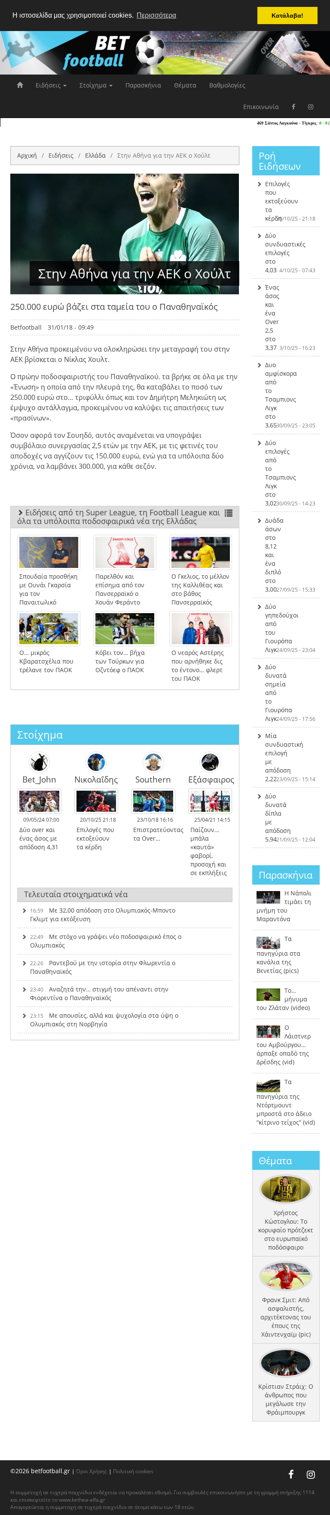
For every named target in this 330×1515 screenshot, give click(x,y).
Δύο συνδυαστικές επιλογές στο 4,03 (290, 252)
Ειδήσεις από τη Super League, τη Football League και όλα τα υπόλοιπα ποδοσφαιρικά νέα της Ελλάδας (118, 516)
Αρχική (27, 155)
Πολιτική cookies (133, 1471)
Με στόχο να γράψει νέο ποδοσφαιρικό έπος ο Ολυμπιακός (105, 940)
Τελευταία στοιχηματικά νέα (76, 894)
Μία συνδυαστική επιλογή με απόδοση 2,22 (290, 757)
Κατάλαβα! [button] (287, 15)
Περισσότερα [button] (156, 15)
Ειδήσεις (49, 85)
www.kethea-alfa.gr (82, 1499)
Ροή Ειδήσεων (280, 160)
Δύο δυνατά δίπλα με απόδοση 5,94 (290, 817)
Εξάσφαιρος (210, 779)
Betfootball (26, 327)
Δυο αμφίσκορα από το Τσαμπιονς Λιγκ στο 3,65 (290, 395)
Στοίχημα (93, 85)
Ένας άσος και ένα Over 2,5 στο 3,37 (290, 317)
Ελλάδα (95, 155)
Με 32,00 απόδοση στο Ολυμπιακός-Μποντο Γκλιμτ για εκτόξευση (102, 914)
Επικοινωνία (261, 107)
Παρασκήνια (143, 85)
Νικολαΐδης (96, 779)
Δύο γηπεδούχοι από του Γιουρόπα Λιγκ (290, 628)
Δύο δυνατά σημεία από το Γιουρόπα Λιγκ (290, 693)
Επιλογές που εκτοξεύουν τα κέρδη (290, 201)
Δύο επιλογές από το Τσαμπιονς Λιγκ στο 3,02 (290, 473)
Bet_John (39, 779)
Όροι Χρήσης (91, 1471)
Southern (153, 779)
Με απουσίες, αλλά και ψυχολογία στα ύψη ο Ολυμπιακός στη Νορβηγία (104, 1019)
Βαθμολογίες (227, 85)
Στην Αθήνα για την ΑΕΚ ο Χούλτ (164, 155)
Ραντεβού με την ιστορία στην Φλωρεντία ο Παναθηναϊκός (102, 967)
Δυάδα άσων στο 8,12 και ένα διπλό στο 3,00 (290, 554)
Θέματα (185, 85)
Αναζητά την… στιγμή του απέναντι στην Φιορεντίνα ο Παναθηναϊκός (99, 993)
